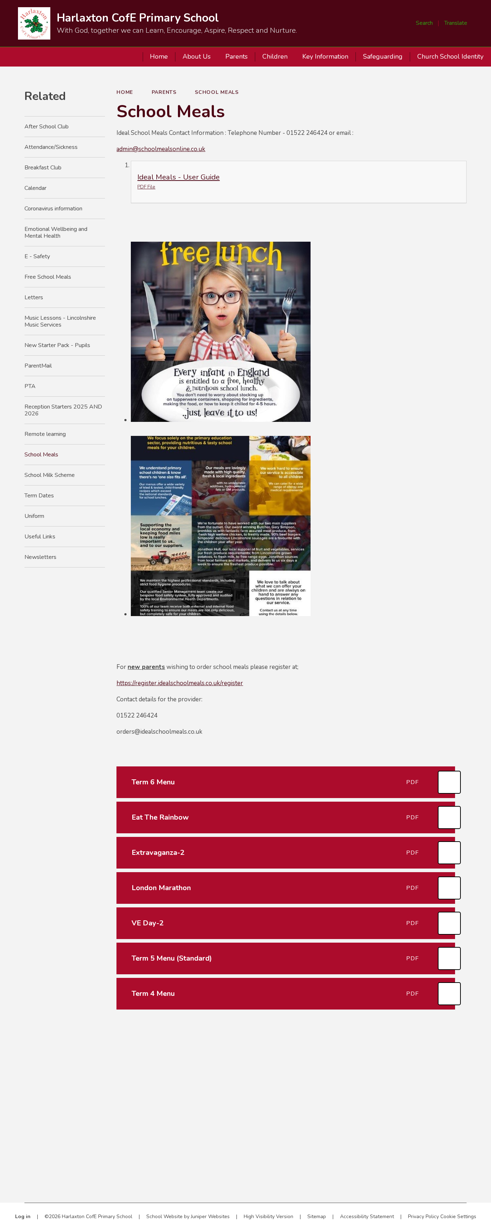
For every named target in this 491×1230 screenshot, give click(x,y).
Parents (164, 92)
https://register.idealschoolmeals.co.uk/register (179, 683)
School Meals (216, 92)
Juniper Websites (210, 1216)
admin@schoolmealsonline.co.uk (160, 149)
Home (124, 92)
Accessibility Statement (367, 1216)
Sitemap (316, 1216)
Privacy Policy (423, 1216)
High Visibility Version (268, 1216)
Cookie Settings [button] (458, 1216)
